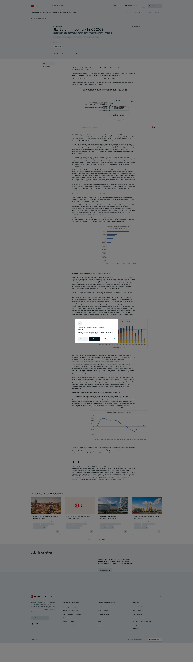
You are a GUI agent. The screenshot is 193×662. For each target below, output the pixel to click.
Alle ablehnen (83, 339)
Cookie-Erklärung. (95, 334)
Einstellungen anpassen (109, 339)
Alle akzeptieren (94, 339)
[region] (96, 331)
